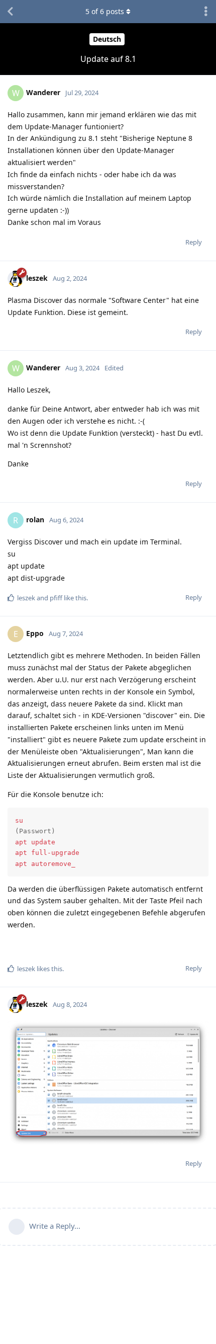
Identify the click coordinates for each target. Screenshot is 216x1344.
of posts (104, 11)
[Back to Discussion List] (10, 11)
